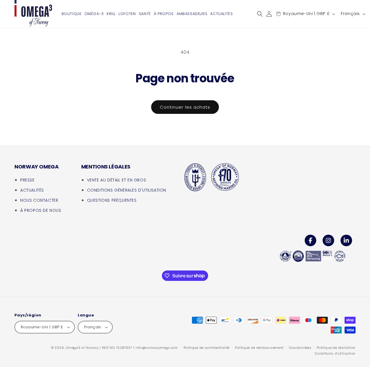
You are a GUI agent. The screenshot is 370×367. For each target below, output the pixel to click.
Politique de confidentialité (207, 347)
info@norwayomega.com (157, 347)
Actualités (32, 190)
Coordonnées (300, 347)
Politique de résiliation (336, 347)
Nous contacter (39, 200)
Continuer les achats (185, 107)
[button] (259, 14)
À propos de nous (40, 210)
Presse (27, 180)
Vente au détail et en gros (116, 180)
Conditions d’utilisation (335, 353)
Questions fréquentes (112, 200)
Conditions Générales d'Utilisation (126, 190)
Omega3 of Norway (82, 347)
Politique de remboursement (259, 347)
